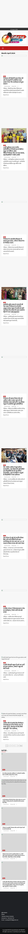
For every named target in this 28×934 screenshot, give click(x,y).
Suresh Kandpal (7, 86)
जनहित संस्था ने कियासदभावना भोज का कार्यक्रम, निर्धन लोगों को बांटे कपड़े (14, 610)
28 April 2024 (14, 406)
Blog (4, 76)
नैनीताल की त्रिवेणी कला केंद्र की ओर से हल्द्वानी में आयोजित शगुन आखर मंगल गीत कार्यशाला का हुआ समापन (13, 81)
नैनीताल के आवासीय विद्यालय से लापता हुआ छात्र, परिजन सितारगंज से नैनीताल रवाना (13, 241)
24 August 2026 (12, 776)
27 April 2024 (14, 730)
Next (21, 745)
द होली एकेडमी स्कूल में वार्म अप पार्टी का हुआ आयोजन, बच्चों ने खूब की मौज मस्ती (14, 667)
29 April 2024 (14, 245)
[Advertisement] (14, 14)
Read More (6, 94)
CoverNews (15, 931)
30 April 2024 (14, 86)
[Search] (25, 48)
